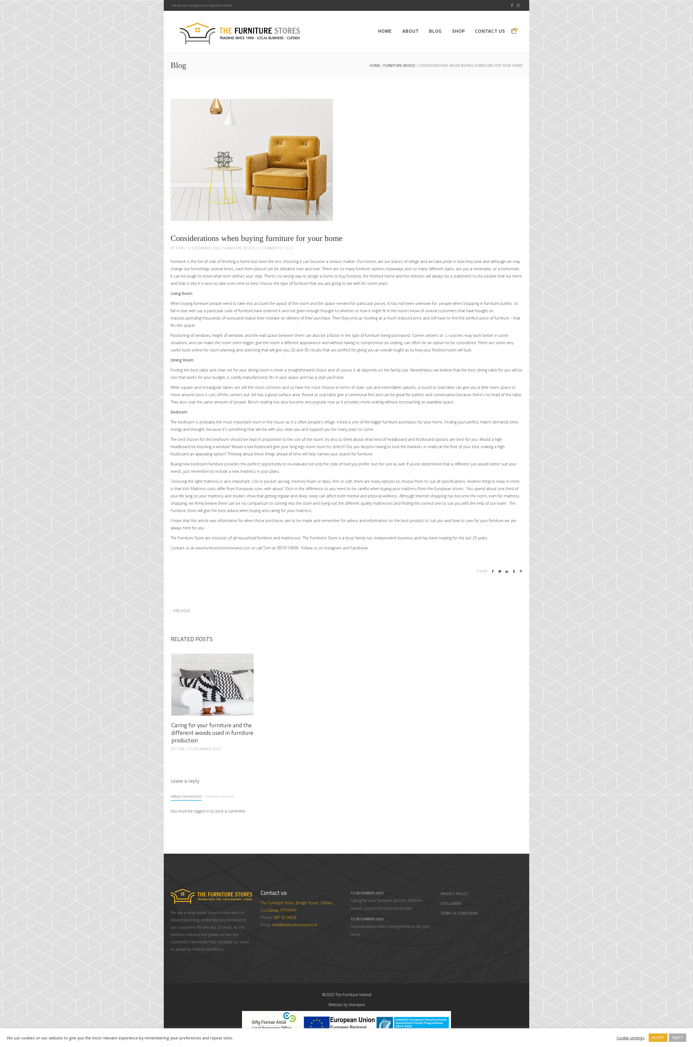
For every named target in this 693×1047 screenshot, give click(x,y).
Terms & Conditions (459, 913)
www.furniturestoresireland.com (222, 547)
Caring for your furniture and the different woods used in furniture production (212, 733)
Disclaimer (451, 903)
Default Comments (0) (186, 796)
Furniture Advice (399, 65)
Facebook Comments (219, 796)
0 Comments (270, 248)
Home (375, 65)
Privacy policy (454, 893)
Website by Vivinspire (346, 1004)
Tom (180, 248)
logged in (202, 811)
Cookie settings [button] (631, 1037)
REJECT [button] (677, 1037)
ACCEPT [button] (658, 1037)
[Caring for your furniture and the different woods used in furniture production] (212, 685)
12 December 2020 (203, 248)
